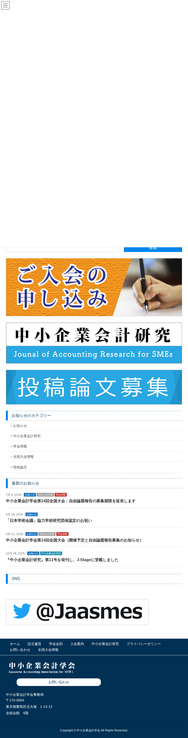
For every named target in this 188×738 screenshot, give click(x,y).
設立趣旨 (34, 644)
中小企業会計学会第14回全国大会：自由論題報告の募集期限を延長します (71, 501)
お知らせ (20, 426)
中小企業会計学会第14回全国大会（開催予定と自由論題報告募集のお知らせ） (74, 540)
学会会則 (56, 644)
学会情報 (20, 446)
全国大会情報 (23, 457)
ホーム (15, 644)
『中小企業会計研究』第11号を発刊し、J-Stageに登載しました (62, 560)
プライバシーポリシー (144, 644)
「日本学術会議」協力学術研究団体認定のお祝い (49, 520)
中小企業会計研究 (27, 436)
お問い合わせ (20, 650)
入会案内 (77, 644)
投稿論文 (20, 467)
